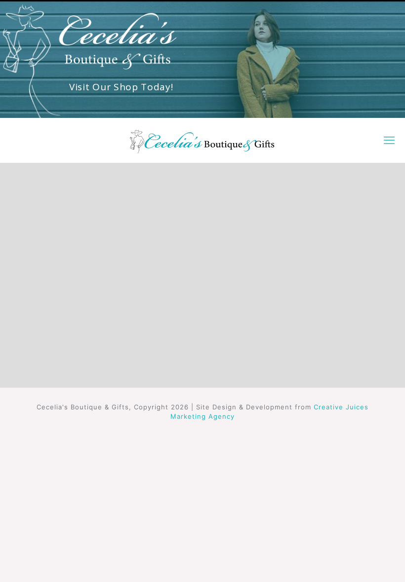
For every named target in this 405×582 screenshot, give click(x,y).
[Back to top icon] (357, 561)
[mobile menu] (389, 140)
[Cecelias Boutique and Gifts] (202, 140)
